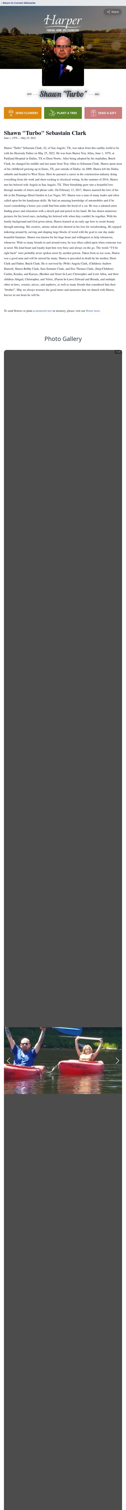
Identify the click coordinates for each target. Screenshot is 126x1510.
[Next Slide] (117, 1061)
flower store (93, 311)
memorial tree (43, 311)
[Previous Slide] (8, 1061)
